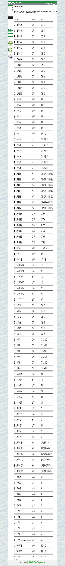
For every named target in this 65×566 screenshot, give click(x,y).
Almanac (9, 10)
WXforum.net (9, 32)
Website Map (9, 29)
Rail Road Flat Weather (15, 2)
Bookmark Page (34, 561)
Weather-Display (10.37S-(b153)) (32, 562)
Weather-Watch (10, 31)
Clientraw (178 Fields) (19, 14)
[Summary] (10, 34)
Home (9, 6)
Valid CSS (43, 562)
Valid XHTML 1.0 (39, 562)
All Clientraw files (18, 17)
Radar (9, 7)
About (9, 27)
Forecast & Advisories (9, 9)
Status (9, 28)
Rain (8, 11)
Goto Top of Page (16, 559)
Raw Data (9, 26)
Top (27, 561)
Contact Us (29, 561)
